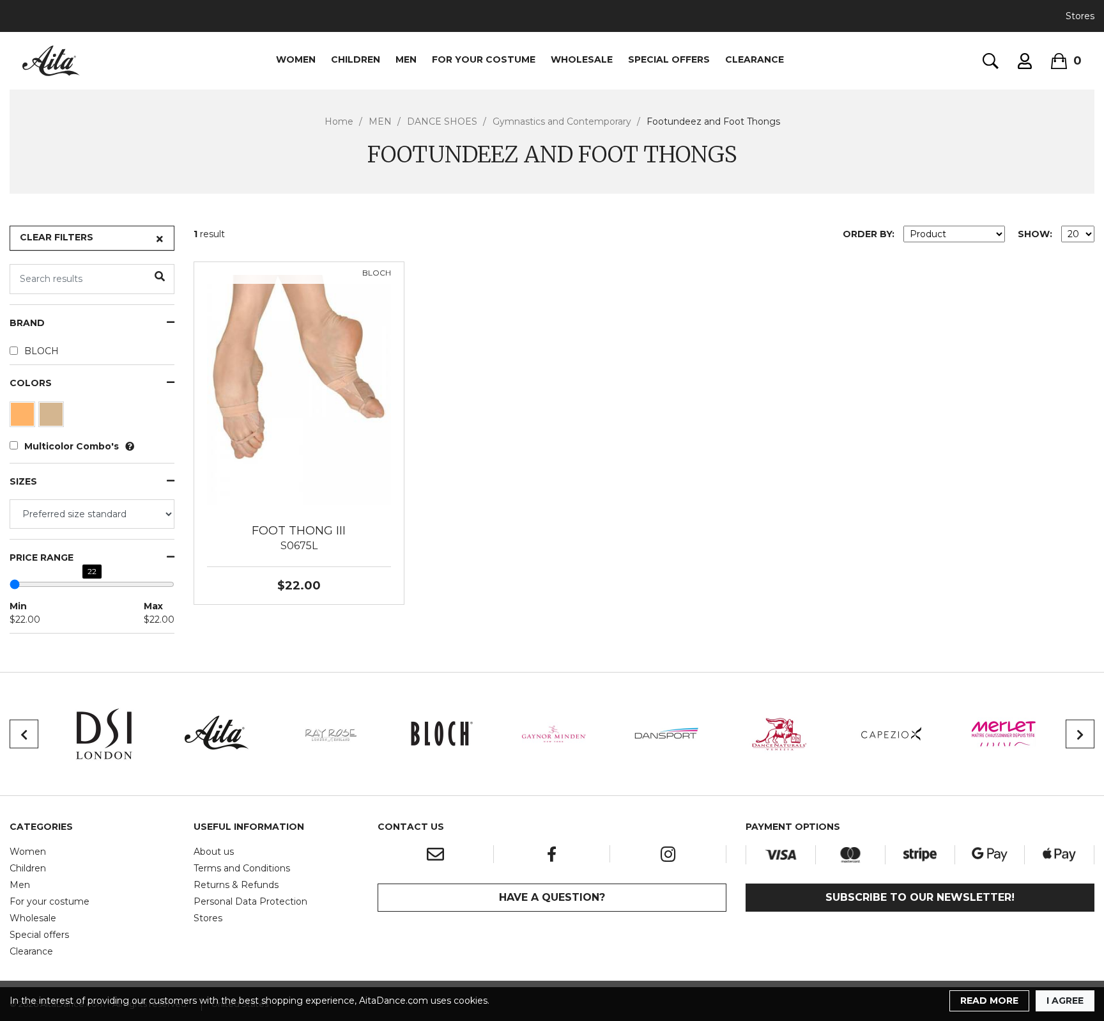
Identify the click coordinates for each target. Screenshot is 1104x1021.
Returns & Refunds (236, 885)
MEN (406, 59)
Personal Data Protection (250, 901)
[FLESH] (24, 417)
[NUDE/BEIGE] (52, 417)
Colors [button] (31, 383)
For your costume (49, 901)
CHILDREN (355, 59)
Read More (989, 1000)
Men (20, 885)
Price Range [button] (41, 557)
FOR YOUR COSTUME (483, 59)
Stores (1080, 16)
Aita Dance (51, 60)
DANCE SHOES (442, 121)
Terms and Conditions (242, 868)
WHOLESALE (582, 59)
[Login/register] (1024, 61)
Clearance (31, 951)
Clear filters (56, 237)
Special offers (39, 934)
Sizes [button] (23, 481)
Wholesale (33, 918)
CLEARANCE (754, 59)
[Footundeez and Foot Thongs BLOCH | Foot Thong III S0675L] (299, 389)
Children (28, 868)
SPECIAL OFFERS (669, 59)
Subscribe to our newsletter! (920, 897)
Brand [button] (27, 323)
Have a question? (552, 897)
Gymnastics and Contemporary (562, 121)
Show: (1035, 234)
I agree (1065, 1000)
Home (339, 121)
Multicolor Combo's (71, 446)
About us (214, 851)
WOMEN (296, 59)
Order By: (868, 234)
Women (28, 851)
